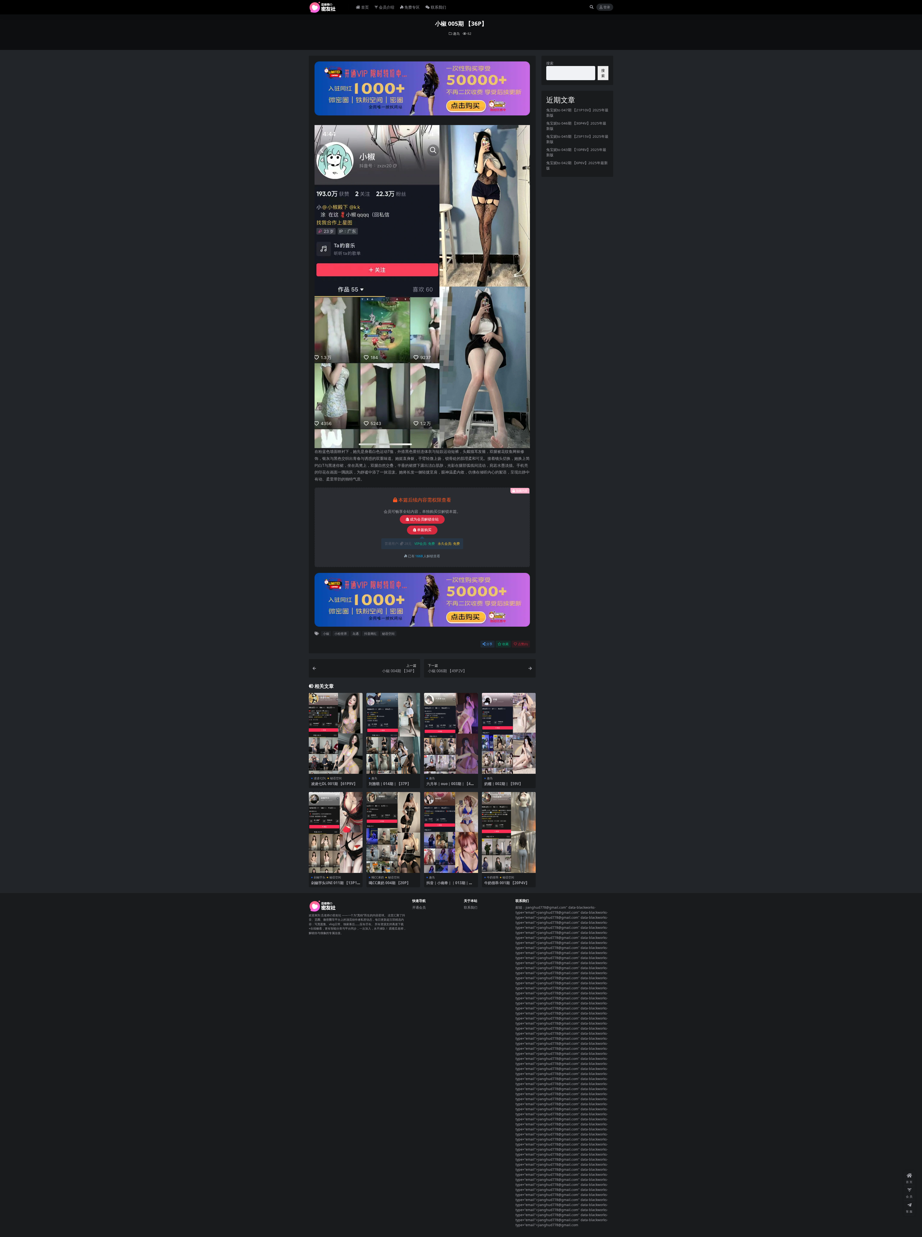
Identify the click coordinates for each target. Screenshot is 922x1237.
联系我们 (438, 7)
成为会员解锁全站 (424, 519)
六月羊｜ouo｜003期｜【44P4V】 (450, 785)
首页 (365, 7)
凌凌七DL (320, 778)
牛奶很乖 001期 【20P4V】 (506, 882)
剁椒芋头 (319, 877)
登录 (606, 7)
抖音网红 (370, 633)
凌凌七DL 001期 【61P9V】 (334, 783)
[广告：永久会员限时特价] (422, 89)
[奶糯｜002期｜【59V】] (509, 733)
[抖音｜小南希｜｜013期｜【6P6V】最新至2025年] (451, 832)
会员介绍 (386, 7)
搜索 (549, 63)
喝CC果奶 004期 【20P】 (389, 882)
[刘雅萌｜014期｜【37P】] (393, 733)
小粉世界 (340, 633)
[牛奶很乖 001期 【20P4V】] (509, 832)
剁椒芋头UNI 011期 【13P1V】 (334, 884)
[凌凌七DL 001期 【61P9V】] (336, 733)
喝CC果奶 (377, 877)
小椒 (326, 633)
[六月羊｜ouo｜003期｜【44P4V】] (451, 733)
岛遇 (355, 633)
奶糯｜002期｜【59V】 (503, 783)
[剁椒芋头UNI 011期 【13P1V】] (336, 832)
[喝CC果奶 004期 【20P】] (393, 832)
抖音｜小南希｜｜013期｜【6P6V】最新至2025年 (450, 884)
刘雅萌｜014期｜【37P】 (390, 783)
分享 (489, 644)
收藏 (505, 644)
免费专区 (412, 7)
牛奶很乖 (492, 877)
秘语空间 (388, 633)
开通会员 (419, 907)
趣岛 (456, 33)
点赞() (523, 644)
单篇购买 (424, 530)
